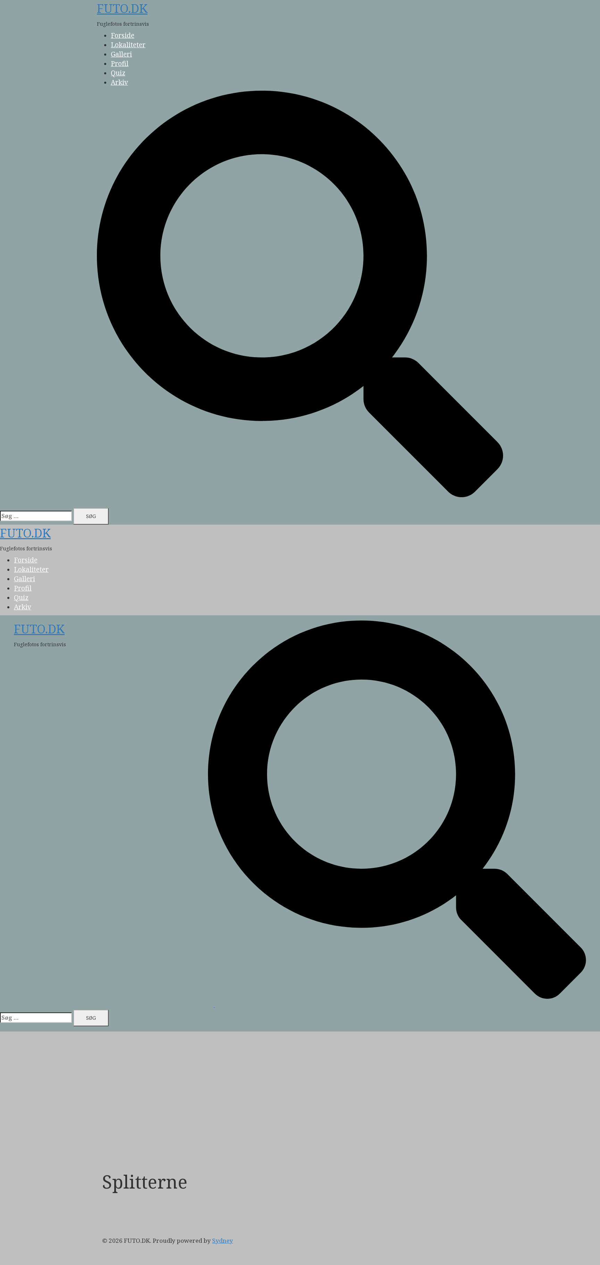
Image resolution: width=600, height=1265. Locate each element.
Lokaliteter (128, 44)
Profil (119, 63)
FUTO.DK (122, 8)
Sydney (222, 1241)
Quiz (118, 72)
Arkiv (119, 82)
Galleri (121, 54)
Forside (122, 35)
